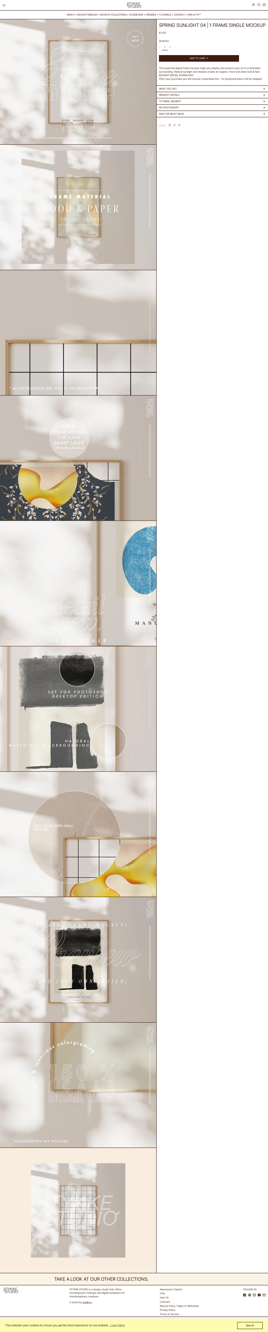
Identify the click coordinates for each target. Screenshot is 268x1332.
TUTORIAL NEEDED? (170, 101)
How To (164, 1297)
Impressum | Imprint (171, 1289)
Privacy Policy (167, 1309)
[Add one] (170, 47)
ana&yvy (87, 1302)
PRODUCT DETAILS (169, 94)
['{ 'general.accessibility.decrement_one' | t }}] (160, 47)
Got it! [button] (250, 1325)
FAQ (162, 1293)
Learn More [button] (117, 1325)
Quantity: (164, 40)
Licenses (165, 1301)
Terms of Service (169, 1314)
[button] (258, 4)
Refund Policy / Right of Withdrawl (179, 1305)
